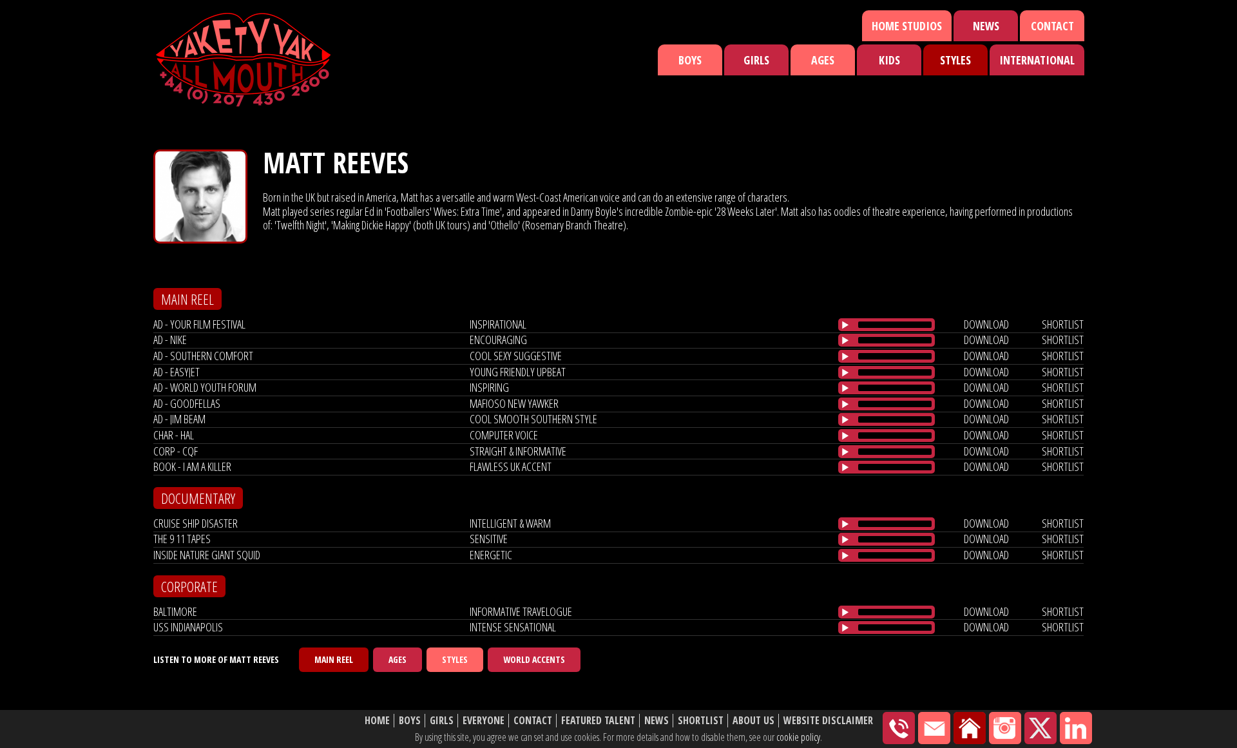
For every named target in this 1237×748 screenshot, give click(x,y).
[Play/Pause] (845, 325)
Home (377, 720)
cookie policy (798, 737)
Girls (756, 60)
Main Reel (333, 659)
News (986, 26)
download (986, 324)
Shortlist (701, 720)
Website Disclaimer (828, 720)
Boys (690, 60)
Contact (1052, 26)
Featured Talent (598, 720)
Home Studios (907, 26)
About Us (753, 720)
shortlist (1063, 324)
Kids (889, 60)
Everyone (483, 720)
